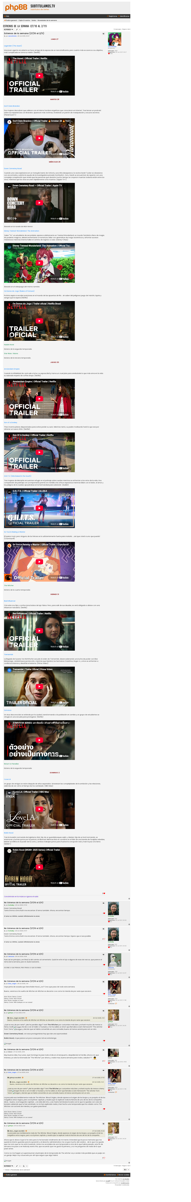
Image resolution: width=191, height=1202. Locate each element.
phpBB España (125, 1183)
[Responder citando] (103, 33)
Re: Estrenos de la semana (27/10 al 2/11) (23, 903)
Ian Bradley (126, 1179)
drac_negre (112, 995)
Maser (110, 1058)
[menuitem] (6, 16)
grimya (110, 1021)
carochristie (112, 46)
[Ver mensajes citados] (26, 1018)
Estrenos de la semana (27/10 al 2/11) (25, 26)
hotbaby (111, 916)
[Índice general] (16, 8)
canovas (111, 967)
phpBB (107, 1181)
